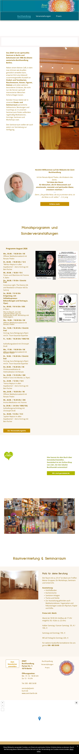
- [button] (2, 705)
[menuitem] (24, 16)
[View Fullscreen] (2, 709)
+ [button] (2, 702)
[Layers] (76, 702)
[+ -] (39, 720)
